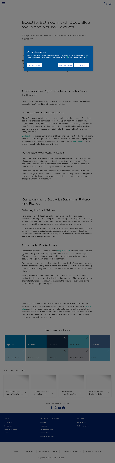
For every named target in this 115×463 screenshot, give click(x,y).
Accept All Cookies (65, 65)
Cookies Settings (34, 65)
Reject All (82, 65)
